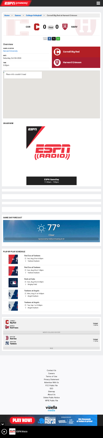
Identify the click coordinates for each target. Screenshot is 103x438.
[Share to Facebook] (50, 38)
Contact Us (51, 370)
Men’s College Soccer (51, 332)
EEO (51, 388)
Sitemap (51, 391)
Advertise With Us (51, 382)
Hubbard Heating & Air (57, 239)
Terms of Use (51, 376)
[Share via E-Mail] (58, 38)
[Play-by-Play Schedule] (13, 259)
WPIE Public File (51, 400)
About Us (51, 394)
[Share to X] (54, 38)
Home (7, 15)
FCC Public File (51, 385)
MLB (51, 348)
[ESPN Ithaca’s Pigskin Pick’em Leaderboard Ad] (51, 420)
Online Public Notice (51, 397)
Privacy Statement (51, 379)
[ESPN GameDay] (51, 151)
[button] (98, 3)
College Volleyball (34, 15)
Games (18, 15)
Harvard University (10, 51)
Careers (51, 373)
